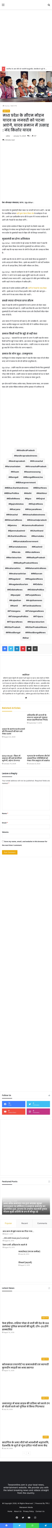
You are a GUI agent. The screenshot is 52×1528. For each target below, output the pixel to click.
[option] (26, 1201)
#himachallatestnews (34, 514)
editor (8, 136)
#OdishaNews (15, 589)
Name (5, 813)
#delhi (28, 493)
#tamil (15, 605)
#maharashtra (13, 568)
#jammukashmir (17, 530)
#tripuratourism (36, 622)
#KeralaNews (33, 552)
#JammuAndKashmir (33, 525)
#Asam (15, 471)
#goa (28, 498)
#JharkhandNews (17, 536)
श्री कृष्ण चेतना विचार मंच (25, 213)
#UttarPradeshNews (37, 627)
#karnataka (38, 536)
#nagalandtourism (19, 584)
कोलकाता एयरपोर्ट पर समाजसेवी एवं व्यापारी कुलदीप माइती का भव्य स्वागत (25, 1366)
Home (6, 106)
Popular (8, 1223)
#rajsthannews (34, 600)
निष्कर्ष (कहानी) (25, 1262)
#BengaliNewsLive (34, 477)
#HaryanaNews (34, 509)
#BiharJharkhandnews (17, 488)
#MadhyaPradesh (36, 557)
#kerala (16, 552)
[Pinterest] (22, 648)
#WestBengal (13, 632)
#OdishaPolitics (36, 589)
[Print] (35, 648)
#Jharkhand (37, 530)
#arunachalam (13, 466)
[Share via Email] (29, 648)
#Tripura (39, 616)
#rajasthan (16, 600)
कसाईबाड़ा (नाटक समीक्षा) (29, 1251)
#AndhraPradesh (26, 450)
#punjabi (16, 595)
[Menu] (3, 5)
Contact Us (40, 1511)
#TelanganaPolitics (19, 616)
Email (5, 823)
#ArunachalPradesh (36, 466)
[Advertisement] (26, 37)
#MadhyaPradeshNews (26, 563)
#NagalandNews (35, 579)
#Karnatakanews (18, 547)
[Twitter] (10, 648)
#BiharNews (41, 488)
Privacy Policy (28, 1511)
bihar (26, 638)
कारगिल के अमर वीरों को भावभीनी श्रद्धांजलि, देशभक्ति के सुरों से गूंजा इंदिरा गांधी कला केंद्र (25, 1444)
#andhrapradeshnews (26, 455)
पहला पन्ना (14, 106)
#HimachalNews (14, 520)
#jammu (13, 525)
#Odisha (38, 584)
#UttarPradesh (13, 627)
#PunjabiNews (34, 595)
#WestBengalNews (36, 632)
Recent (24, 1223)
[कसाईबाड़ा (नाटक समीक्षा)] (10, 1255)
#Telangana (14, 611)
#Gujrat (41, 498)
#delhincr (42, 493)
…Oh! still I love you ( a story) (16, 1238)
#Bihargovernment (26, 482)
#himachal (13, 514)
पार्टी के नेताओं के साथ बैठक (37, 288)
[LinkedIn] (16, 648)
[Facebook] (4, 648)
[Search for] (49, 5)
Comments (42, 1223)
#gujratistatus (17, 504)
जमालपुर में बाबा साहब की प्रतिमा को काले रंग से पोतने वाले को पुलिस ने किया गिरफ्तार (26, 1405)
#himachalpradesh (37, 520)
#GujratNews (36, 504)
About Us (17, 1511)
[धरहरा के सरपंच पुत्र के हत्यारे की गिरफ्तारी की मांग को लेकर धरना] (13, 720)
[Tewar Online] (16, 5)
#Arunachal (37, 461)
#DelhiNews (14, 498)
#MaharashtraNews (36, 568)
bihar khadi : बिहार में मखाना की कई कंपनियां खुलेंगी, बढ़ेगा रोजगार (12, 758)
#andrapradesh (17, 461)
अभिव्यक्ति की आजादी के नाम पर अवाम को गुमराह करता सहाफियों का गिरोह (37, 717)
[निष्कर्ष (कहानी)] (10, 1270)
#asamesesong (33, 471)
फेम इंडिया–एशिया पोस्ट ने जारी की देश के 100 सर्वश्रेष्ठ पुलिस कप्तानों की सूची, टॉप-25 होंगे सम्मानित (25, 1326)
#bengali (14, 477)
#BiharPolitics (12, 493)
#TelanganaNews (35, 611)
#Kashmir (38, 547)
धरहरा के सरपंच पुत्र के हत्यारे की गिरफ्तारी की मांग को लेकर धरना (13, 731)
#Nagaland (15, 579)
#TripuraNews (15, 622)
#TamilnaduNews (32, 605)
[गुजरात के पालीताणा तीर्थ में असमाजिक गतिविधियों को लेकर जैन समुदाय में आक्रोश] (38, 747)
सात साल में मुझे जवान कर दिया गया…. (18, 1231)
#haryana (15, 509)
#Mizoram (37, 573)
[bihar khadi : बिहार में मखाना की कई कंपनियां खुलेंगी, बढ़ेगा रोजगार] (13, 747)
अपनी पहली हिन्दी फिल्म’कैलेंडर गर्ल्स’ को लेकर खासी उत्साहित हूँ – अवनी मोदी (25, 1210)
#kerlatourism (14, 557)
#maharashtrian (18, 573)
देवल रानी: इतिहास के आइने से (15, 1245)
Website (5, 832)
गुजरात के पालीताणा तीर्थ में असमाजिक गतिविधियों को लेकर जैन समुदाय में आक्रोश (38, 758)
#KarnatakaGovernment (26, 541)
